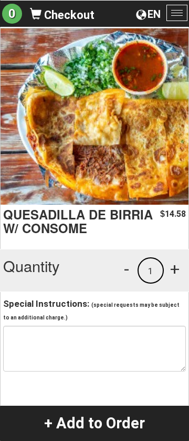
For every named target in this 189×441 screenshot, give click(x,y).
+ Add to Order (94, 423)
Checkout (67, 15)
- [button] (126, 269)
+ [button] (175, 269)
